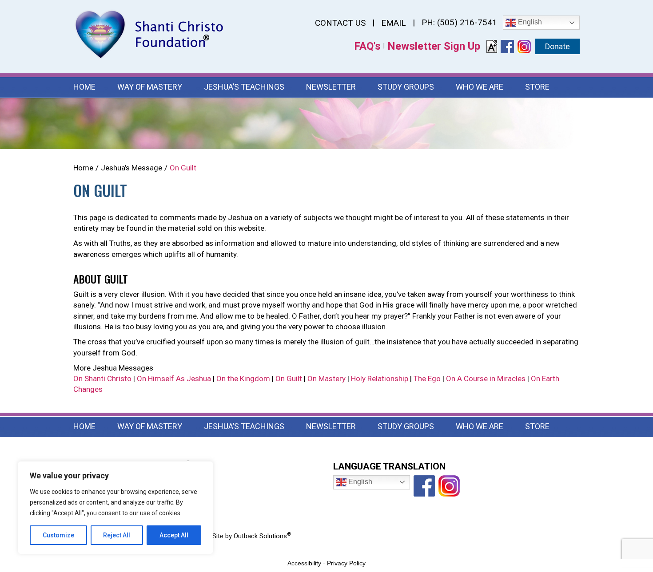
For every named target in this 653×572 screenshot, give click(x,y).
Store (537, 86)
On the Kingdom (243, 378)
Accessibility (304, 563)
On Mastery (326, 378)
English (529, 22)
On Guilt (288, 378)
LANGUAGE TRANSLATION (389, 466)
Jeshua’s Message (131, 167)
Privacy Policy (346, 563)
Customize (58, 535)
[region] (115, 507)
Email (393, 23)
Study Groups (406, 86)
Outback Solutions (262, 536)
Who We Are (479, 86)
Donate (557, 46)
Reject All (116, 535)
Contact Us (340, 23)
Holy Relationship (379, 378)
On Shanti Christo (102, 378)
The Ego (427, 378)
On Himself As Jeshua (174, 378)
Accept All (173, 535)
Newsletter (331, 86)
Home (84, 86)
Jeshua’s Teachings (244, 86)
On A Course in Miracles (486, 378)
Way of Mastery (149, 86)
